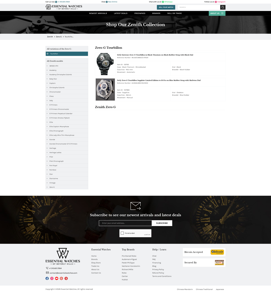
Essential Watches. (69, 289)
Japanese (220, 289)
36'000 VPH (53, 66)
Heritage (52, 148)
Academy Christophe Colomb (60, 75)
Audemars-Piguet (129, 259)
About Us (215, 13)
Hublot (125, 279)
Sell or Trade (174, 13)
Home (93, 256)
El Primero (53, 105)
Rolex (124, 273)
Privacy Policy (158, 269)
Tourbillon (54, 54)
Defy (51, 100)
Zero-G (52, 187)
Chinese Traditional (204, 289)
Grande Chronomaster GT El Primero (63, 144)
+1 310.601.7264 (63, 2)
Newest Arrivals (98, 13)
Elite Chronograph (56, 131)
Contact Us (96, 273)
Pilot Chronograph (56, 161)
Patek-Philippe (128, 263)
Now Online (112, 2)
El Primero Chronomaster (59, 109)
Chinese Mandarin (185, 289)
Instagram (221, 2)
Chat (154, 256)
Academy (52, 70)
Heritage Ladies (55, 152)
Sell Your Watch (166, 7)
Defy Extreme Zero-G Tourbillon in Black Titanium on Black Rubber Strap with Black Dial (155, 55)
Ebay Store (96, 263)
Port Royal (53, 165)
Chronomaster (55, 92)
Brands (156, 13)
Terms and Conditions (161, 276)
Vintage (52, 183)
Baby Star (53, 79)
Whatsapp (168, 2)
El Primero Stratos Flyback (59, 118)
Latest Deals (120, 13)
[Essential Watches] (64, 7)
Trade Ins (95, 266)
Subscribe (162, 223)
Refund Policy (158, 273)
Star (51, 174)
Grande (52, 139)
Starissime (53, 178)
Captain (52, 83)
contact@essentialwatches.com (63, 273)
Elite (51, 122)
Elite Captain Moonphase (59, 126)
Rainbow (52, 170)
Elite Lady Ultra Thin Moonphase (61, 135)
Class (51, 96)
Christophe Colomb (56, 88)
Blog (154, 266)
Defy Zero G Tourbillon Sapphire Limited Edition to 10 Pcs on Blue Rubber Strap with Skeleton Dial (159, 80)
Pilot (51, 157)
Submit (222, 7)
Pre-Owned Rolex (129, 256)
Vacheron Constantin (131, 266)
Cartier (125, 276)
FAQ (154, 259)
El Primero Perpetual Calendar (60, 113)
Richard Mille (127, 269)
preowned (139, 13)
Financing (156, 263)
